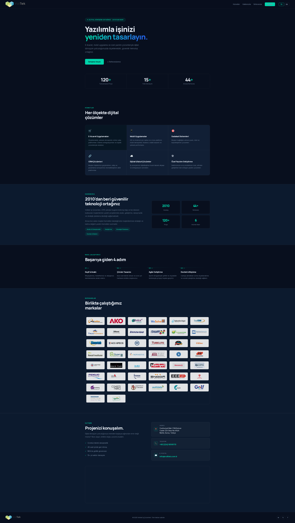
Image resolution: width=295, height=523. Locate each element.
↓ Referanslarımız (114, 62)
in (278, 517)
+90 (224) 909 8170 (168, 444)
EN (287, 4)
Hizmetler (236, 4)
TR (281, 4)
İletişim (270, 4)
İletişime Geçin (94, 62)
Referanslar (258, 4)
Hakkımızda (247, 4)
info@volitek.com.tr (168, 456)
